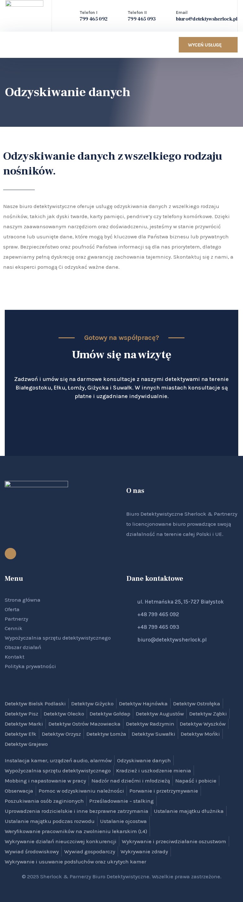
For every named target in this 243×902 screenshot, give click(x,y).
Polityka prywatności (30, 666)
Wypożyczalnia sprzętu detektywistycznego (58, 638)
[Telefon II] (118, 15)
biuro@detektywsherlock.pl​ (206, 19)
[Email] (166, 15)
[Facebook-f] (10, 553)
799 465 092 (93, 19)
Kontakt (14, 656)
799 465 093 (141, 19)
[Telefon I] (70, 15)
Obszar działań (23, 647)
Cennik (13, 628)
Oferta (12, 609)
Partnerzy (16, 619)
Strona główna (22, 600)
